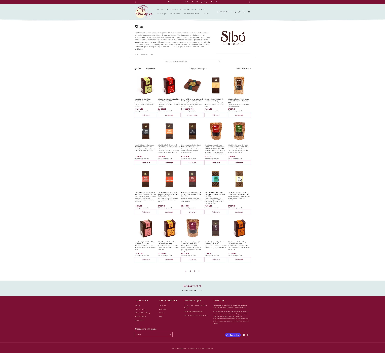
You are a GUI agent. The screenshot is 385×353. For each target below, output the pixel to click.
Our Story (162, 305)
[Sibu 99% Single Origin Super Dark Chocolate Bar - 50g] (146, 131)
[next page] (199, 271)
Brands (142, 55)
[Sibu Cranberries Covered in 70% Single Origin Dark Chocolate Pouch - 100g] (192, 228)
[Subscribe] (170, 334)
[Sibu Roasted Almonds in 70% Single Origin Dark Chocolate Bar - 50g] (192, 179)
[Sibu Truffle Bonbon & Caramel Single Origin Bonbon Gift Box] (192, 85)
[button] (162, 9)
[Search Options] (220, 61)
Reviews (162, 313)
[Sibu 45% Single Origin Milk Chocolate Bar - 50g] (216, 85)
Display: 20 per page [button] (197, 68)
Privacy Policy (139, 320)
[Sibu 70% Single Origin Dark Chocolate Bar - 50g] (216, 228)
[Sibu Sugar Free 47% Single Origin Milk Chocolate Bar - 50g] (239, 179)
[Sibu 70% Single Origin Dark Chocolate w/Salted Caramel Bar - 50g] (169, 131)
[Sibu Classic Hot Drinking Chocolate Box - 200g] (169, 228)
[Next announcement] (250, 2)
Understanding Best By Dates (193, 311)
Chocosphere (180, 348)
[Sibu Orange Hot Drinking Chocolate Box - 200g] (239, 228)
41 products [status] (150, 69)
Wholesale (162, 309)
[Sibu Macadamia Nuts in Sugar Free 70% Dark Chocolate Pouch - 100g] (239, 85)
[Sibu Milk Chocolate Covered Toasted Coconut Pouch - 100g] (239, 131)
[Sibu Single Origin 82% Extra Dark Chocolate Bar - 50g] (192, 131)
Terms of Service (140, 316)
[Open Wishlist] (244, 11)
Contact (137, 305)
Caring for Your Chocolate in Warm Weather (195, 306)
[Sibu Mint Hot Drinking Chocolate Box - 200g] (146, 85)
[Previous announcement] (135, 2)
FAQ (160, 316)
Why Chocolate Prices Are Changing (195, 315)
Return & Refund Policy (142, 313)
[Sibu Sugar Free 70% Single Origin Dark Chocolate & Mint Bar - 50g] (216, 179)
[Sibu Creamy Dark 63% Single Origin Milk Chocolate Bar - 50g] (146, 179)
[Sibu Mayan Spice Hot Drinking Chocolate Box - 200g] (169, 85)
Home (137, 55)
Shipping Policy (140, 309)
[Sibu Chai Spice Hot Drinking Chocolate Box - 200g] (146, 228)
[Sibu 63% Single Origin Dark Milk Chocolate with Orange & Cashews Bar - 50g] (169, 179)
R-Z (147, 55)
